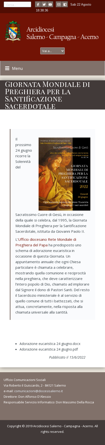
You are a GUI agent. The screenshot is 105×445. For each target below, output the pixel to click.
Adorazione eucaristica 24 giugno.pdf (49, 349)
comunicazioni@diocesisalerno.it (38, 391)
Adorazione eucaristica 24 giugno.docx (50, 343)
